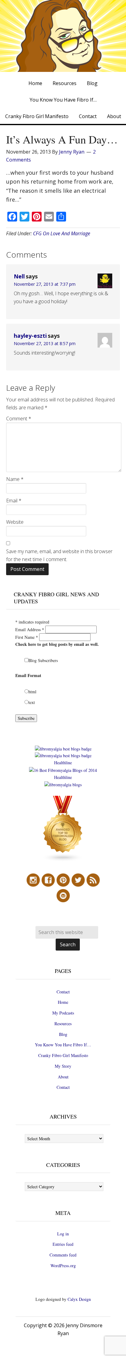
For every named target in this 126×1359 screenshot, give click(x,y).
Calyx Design (79, 1299)
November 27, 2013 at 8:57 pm (45, 343)
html (32, 691)
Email (13, 500)
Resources (63, 1023)
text (31, 702)
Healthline (63, 762)
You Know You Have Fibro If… (63, 1045)
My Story (63, 1066)
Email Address (29, 629)
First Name (26, 637)
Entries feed (63, 1244)
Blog (63, 1034)
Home (63, 1002)
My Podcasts (63, 1013)
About (63, 1077)
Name (15, 479)
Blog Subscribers (43, 660)
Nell (19, 276)
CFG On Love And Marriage (61, 233)
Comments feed (63, 1255)
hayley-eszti (30, 335)
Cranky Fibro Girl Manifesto (63, 1055)
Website (15, 522)
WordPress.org (63, 1265)
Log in (63, 1234)
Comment (18, 418)
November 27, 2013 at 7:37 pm (45, 284)
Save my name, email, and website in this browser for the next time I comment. (59, 555)
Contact (63, 992)
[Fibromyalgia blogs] (63, 860)
